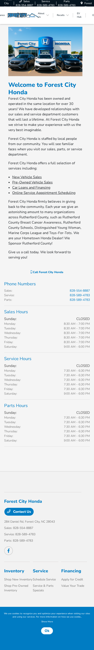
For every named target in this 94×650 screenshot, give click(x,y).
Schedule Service (44, 579)
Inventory (14, 571)
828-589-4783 (80, 295)
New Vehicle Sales (27, 177)
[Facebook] (8, 550)
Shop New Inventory (18, 579)
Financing (71, 571)
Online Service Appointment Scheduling (43, 192)
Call (47, 272)
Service (40, 571)
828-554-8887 (80, 291)
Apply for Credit (72, 579)
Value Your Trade (72, 586)
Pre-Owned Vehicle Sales (32, 182)
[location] (82, 3)
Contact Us (21, 511)
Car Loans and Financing (31, 187)
